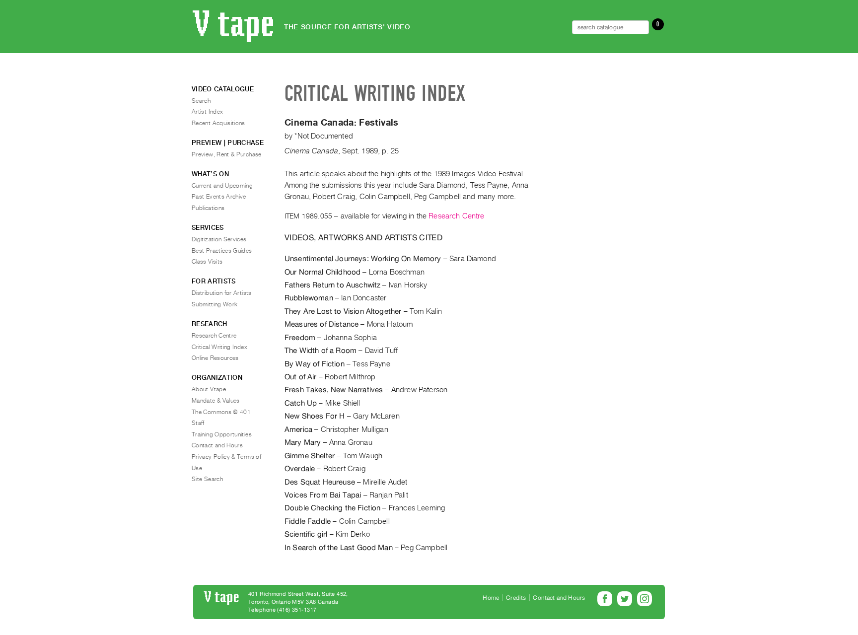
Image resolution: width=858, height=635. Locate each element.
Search (201, 100)
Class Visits (207, 261)
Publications (208, 208)
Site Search (207, 479)
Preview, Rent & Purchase (227, 154)
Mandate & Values (216, 400)
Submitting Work (214, 304)
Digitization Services (219, 239)
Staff (198, 423)
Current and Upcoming (222, 185)
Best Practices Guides (222, 250)
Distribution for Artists (222, 292)
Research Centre (456, 216)
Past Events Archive (219, 196)
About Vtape (209, 389)
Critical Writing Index (219, 347)
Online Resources (215, 357)
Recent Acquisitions (218, 123)
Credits (516, 597)
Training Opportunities (222, 434)
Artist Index (207, 111)
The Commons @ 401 (221, 412)
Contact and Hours (217, 445)
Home (491, 597)
